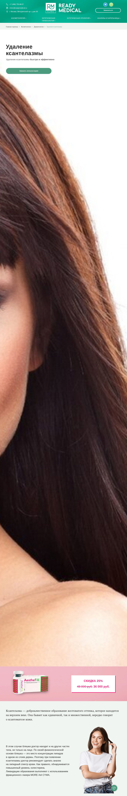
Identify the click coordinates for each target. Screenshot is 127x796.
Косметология (26, 27)
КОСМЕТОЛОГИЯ (18, 18)
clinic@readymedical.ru (18, 8)
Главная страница (12, 27)
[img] (105, 5)
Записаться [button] (108, 10)
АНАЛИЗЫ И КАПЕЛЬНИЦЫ (108, 18)
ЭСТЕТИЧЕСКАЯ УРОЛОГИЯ (78, 18)
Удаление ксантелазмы (54, 27)
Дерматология (38, 27)
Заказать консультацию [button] (28, 71)
